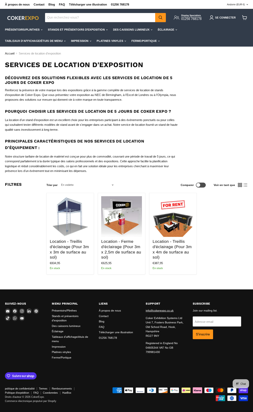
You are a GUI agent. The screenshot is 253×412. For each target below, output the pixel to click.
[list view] (245, 185)
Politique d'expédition (17, 392)
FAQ (62, 4)
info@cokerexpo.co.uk (160, 310)
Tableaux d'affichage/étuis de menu (34, 40)
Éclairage (166, 29)
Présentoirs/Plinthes (22, 29)
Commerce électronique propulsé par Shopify (30, 401)
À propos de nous (17, 4)
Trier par (52, 185)
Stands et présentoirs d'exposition (77, 29)
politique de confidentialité (20, 388)
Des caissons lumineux (131, 29)
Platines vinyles (110, 40)
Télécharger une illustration (88, 4)
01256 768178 (120, 4)
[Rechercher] (160, 17)
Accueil (9, 53)
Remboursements (62, 388)
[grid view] (240, 185)
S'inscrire (203, 334)
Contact (39, 4)
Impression (80, 40)
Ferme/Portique (144, 40)
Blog (51, 4)
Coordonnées (50, 392)
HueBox (66, 392)
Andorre (236, 4)
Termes (43, 388)
